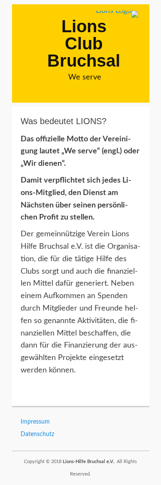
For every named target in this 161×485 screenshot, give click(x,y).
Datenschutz (37, 434)
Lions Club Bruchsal (83, 43)
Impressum (35, 422)
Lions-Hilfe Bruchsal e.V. (88, 461)
